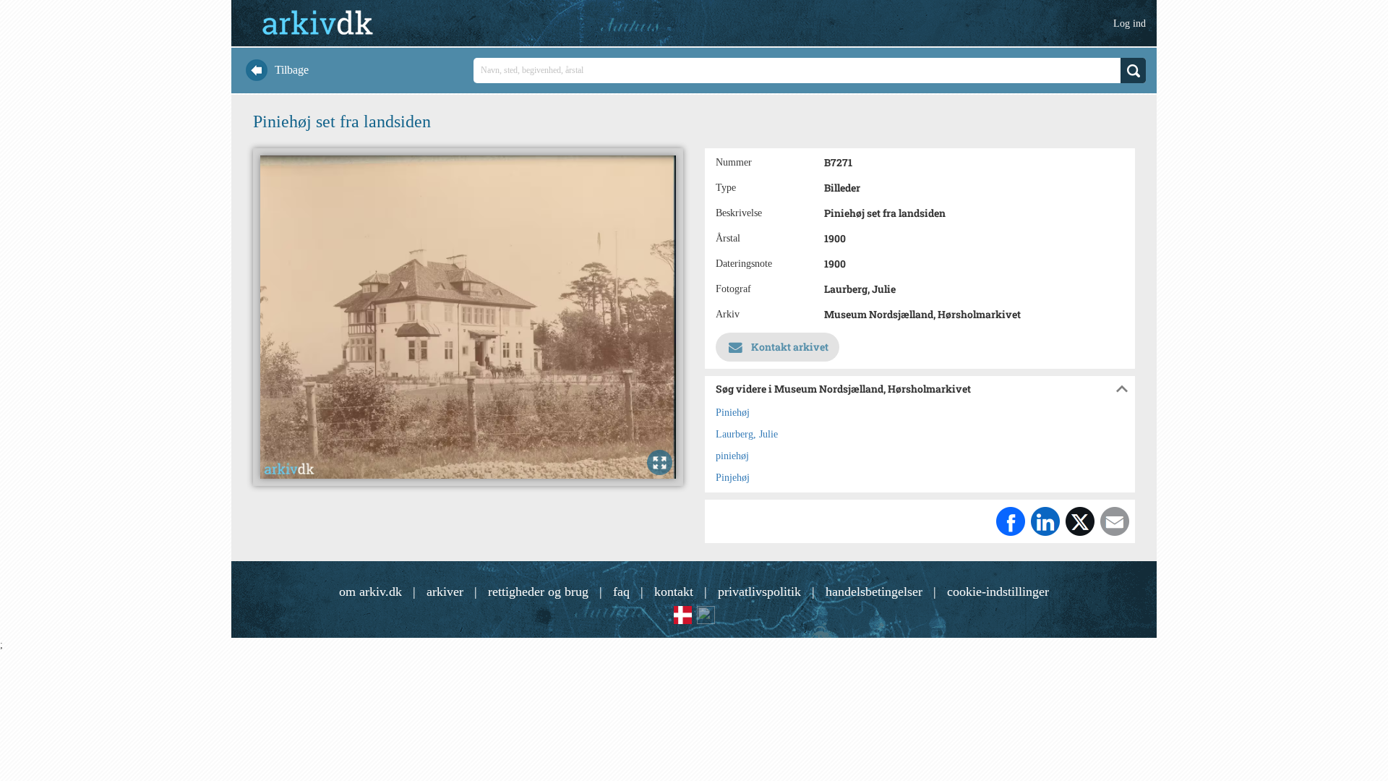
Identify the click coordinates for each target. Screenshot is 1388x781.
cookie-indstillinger (998, 591)
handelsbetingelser (874, 591)
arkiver (445, 591)
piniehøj (732, 456)
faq (621, 591)
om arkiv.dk (370, 591)
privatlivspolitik (759, 591)
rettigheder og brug (538, 591)
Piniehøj (733, 412)
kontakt (673, 591)
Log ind (1129, 23)
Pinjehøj (733, 477)
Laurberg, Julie (747, 434)
